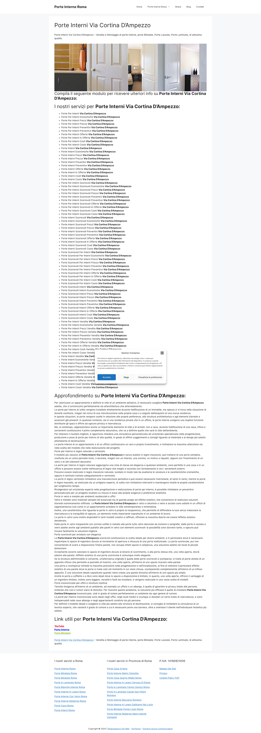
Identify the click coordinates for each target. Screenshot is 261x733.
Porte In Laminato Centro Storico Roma (128, 687)
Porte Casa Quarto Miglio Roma (124, 678)
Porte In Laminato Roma (67, 682)
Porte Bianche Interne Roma (69, 687)
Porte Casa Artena (117, 668)
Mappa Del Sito (167, 668)
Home (139, 6)
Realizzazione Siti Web (118, 728)
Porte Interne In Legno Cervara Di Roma (128, 682)
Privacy (163, 673)
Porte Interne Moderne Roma (70, 701)
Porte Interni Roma (64, 710)
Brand (178, 6)
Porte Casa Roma (64, 705)
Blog (189, 6)
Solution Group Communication (158, 728)
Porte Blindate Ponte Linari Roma (125, 709)
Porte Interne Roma (70, 7)
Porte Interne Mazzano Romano (124, 700)
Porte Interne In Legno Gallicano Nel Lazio (130, 704)
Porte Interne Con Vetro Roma (70, 696)
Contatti (200, 6)
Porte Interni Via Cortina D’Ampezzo (73, 640)
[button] (162, 353)
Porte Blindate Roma (65, 678)
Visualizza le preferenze (150, 377)
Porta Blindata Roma (65, 673)
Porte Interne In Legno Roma (70, 691)
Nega (126, 377)
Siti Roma (136, 728)
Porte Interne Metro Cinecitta (123, 673)
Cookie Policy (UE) (169, 678)
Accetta (107, 377)
